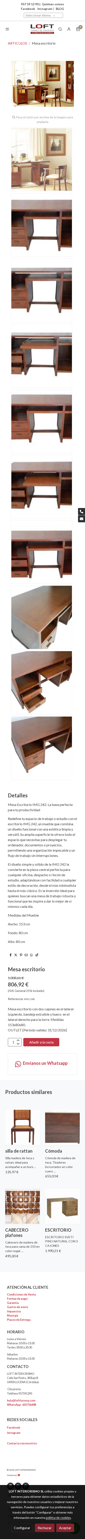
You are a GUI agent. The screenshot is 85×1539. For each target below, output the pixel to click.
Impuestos (14, 1311)
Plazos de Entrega (19, 1319)
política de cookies (58, 1517)
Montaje (12, 1315)
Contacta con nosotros (22, 1443)
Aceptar (65, 1528)
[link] (42, 29)
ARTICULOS (17, 43)
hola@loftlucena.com (21, 1400)
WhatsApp (21, 1404)
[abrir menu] (7, 29)
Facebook (13, 1427)
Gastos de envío (17, 1307)
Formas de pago (17, 1298)
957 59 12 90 (30, 4)
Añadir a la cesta (41, 1042)
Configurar (22, 1528)
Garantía (13, 1303)
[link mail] (81, 518)
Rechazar (45, 1528)
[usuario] (69, 29)
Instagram (44, 9)
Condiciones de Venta (21, 1294)
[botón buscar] (60, 29)
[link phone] (81, 511)
